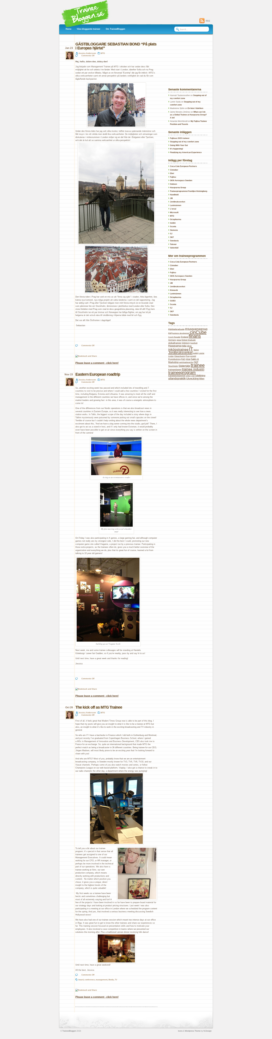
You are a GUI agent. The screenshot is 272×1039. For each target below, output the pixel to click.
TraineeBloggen (69, 1031)
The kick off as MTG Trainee (98, 707)
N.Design (208, 1031)
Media (111, 980)
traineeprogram (182, 372)
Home (68, 29)
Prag (188, 356)
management (102, 980)
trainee (198, 365)
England (184, 337)
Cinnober (174, 170)
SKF (172, 237)
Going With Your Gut (179, 145)
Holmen (173, 184)
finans (195, 336)
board (81, 980)
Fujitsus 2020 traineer (180, 138)
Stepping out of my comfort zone (184, 142)
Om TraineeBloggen (115, 29)
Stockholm (173, 366)
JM (171, 198)
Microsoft (174, 212)
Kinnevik (174, 290)
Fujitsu (173, 177)
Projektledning (174, 359)
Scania (173, 226)
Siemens (174, 230)
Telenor (173, 244)
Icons (180, 1031)
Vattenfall (174, 248)
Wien (201, 378)
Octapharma (175, 219)
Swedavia (174, 241)
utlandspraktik (177, 378)
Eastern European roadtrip (97, 374)
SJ (171, 234)
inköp (189, 346)
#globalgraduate (176, 329)
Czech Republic (174, 337)
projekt (193, 356)
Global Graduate (188, 340)
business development (180, 333)
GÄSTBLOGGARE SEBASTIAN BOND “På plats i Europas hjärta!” (115, 46)
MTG (103, 53)
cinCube (198, 332)
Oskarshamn (179, 356)
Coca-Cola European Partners (183, 166)
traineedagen (174, 369)
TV (116, 980)
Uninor (188, 376)
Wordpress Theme (193, 1031)
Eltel (172, 173)
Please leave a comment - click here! (97, 363)
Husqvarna (174, 345)
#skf (170, 333)
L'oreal (173, 209)
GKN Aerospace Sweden (181, 180)
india (183, 346)
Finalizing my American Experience (186, 152)
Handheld (174, 195)
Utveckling (192, 378)
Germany (172, 340)
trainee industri (193, 369)
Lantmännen (175, 205)
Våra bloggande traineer (88, 29)
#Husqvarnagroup (196, 329)
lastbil (195, 353)
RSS (208, 21)
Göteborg (186, 343)
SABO (173, 223)
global (179, 340)
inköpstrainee (178, 349)
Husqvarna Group (178, 187)
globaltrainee (174, 343)
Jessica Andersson (87, 53)
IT (191, 349)
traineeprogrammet (176, 375)
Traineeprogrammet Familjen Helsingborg (188, 191)
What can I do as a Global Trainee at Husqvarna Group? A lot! (188, 115)
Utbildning (200, 375)
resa (188, 359)
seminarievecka (186, 362)
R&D (183, 359)
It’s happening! (176, 149)
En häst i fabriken (195, 108)
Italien (196, 350)
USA (193, 376)
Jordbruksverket (177, 202)
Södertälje (184, 365)
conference (90, 980)
